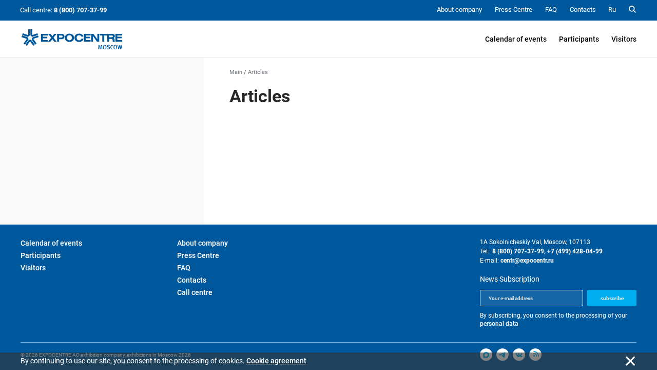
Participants (579, 39)
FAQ (183, 268)
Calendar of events (516, 39)
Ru (612, 9)
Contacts (191, 280)
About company (202, 243)
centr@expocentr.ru (527, 260)
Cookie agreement (276, 361)
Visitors (623, 39)
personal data (499, 323)
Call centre (194, 292)
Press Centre (198, 255)
